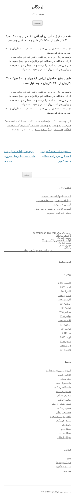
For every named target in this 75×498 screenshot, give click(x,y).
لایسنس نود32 (63, 235)
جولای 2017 (65, 303)
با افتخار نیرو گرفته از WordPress (55, 491)
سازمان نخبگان (64, 395)
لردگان (37, 7)
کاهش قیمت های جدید (60, 416)
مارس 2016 (65, 341)
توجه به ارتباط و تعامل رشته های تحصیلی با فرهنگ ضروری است (19, 156)
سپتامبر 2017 (64, 295)
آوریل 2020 (65, 287)
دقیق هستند (45, 125)
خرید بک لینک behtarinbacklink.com (52, 232)
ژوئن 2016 (66, 328)
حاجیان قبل (25, 121)
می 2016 (66, 332)
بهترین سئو (65, 245)
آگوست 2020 (64, 282)
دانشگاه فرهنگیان (62, 387)
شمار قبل (34, 125)
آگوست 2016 (64, 320)
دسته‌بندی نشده (63, 391)
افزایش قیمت (64, 374)
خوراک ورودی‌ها (63, 462)
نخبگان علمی (64, 433)
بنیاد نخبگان (65, 378)
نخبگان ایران (52, 121)
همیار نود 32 (64, 242)
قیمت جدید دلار (64, 412)
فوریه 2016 (65, 345)
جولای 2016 (65, 324)
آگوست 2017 (64, 299)
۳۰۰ (33, 121)
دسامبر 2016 (65, 312)
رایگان (67, 247)
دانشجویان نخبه (63, 383)
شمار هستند (13, 125)
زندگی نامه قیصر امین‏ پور (59, 212)
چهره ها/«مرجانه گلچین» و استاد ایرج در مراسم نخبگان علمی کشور (55, 156)
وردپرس (67, 470)
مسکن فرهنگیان (63, 420)
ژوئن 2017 (66, 307)
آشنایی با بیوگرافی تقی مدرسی (56, 196)
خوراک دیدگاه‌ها (63, 466)
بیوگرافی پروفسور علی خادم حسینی (53, 200)
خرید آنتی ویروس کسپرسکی (37, 250)
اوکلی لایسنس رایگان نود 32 (56, 240)
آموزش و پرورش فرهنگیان (58, 370)
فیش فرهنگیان (64, 408)
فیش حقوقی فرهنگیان (60, 403)
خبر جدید (66, 125)
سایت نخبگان (64, 399)
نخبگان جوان (65, 429)
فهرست (37, 23)
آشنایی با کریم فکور (61, 204)
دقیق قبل (56, 125)
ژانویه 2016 (65, 349)
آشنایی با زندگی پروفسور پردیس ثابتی (53, 208)
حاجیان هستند (12, 121)
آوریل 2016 (65, 337)
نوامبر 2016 (65, 316)
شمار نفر (24, 125)
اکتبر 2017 (66, 291)
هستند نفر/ (58, 129)
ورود (69, 458)
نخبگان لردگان (64, 437)
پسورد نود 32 (64, 237)
